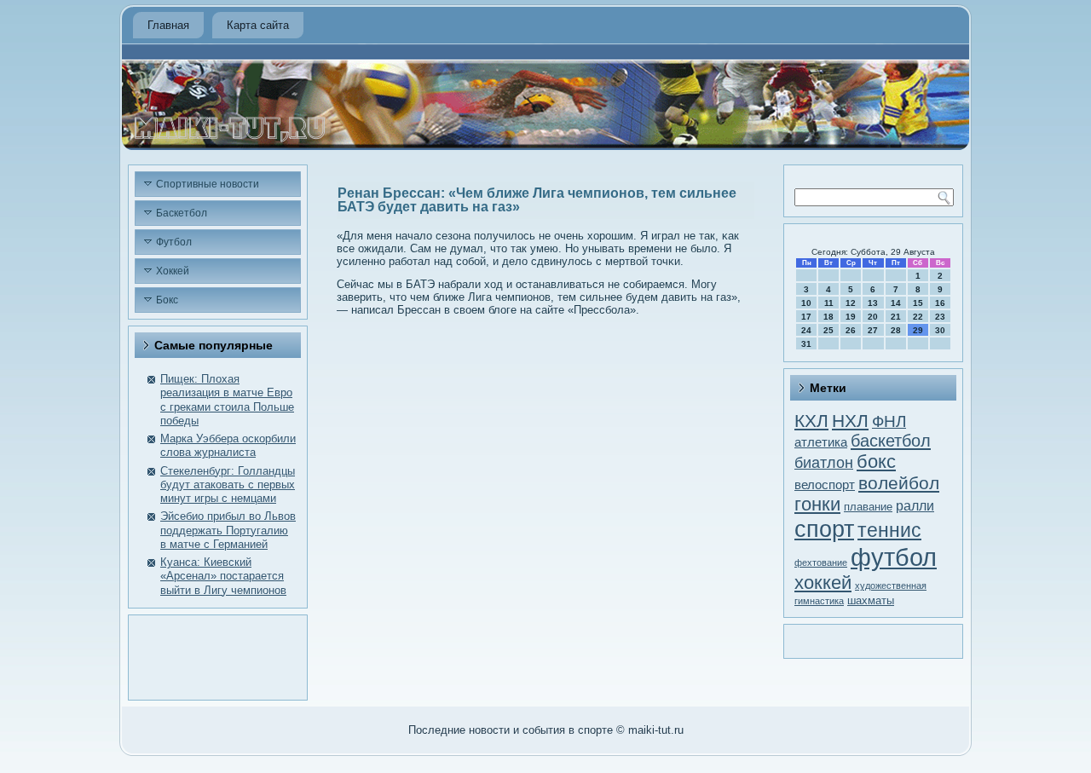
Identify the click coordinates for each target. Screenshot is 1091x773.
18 (828, 316)
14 (896, 303)
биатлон (823, 462)
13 (873, 303)
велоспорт (824, 484)
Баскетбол (181, 213)
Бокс (167, 300)
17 (806, 316)
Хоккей (172, 271)
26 (851, 330)
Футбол (174, 242)
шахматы (870, 600)
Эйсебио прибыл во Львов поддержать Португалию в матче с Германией (228, 530)
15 (918, 303)
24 (806, 330)
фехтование (820, 562)
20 (873, 316)
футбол (894, 557)
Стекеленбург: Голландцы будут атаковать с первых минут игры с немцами (227, 484)
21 (896, 316)
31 (806, 344)
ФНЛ (889, 421)
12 (851, 303)
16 (940, 303)
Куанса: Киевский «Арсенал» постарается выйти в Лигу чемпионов (223, 576)
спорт (824, 529)
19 (851, 316)
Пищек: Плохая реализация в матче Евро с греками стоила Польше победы (227, 399)
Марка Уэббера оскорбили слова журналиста (228, 445)
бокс (876, 461)
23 (940, 316)
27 (873, 330)
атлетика (820, 442)
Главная (168, 25)
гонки (817, 504)
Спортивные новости (207, 184)
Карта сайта (258, 25)
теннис (889, 530)
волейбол (898, 483)
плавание (868, 506)
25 (828, 330)
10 (806, 303)
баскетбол (891, 440)
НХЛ (850, 420)
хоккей (822, 582)
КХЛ (811, 420)
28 (896, 330)
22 (918, 316)
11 (829, 303)
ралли (915, 506)
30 (940, 330)
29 (918, 330)
